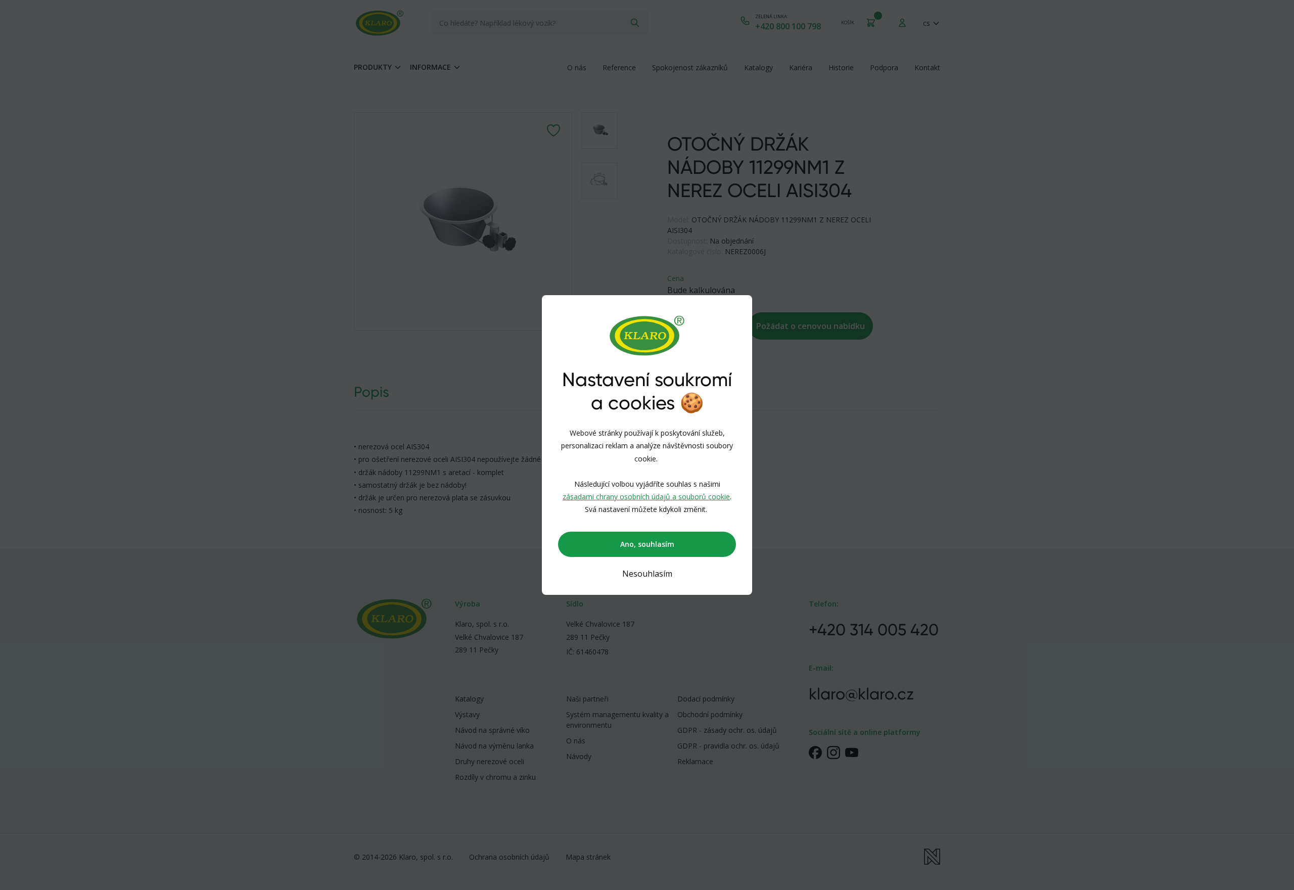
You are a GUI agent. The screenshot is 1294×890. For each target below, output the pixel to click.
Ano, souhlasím (647, 544)
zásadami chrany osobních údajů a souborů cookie (646, 496)
